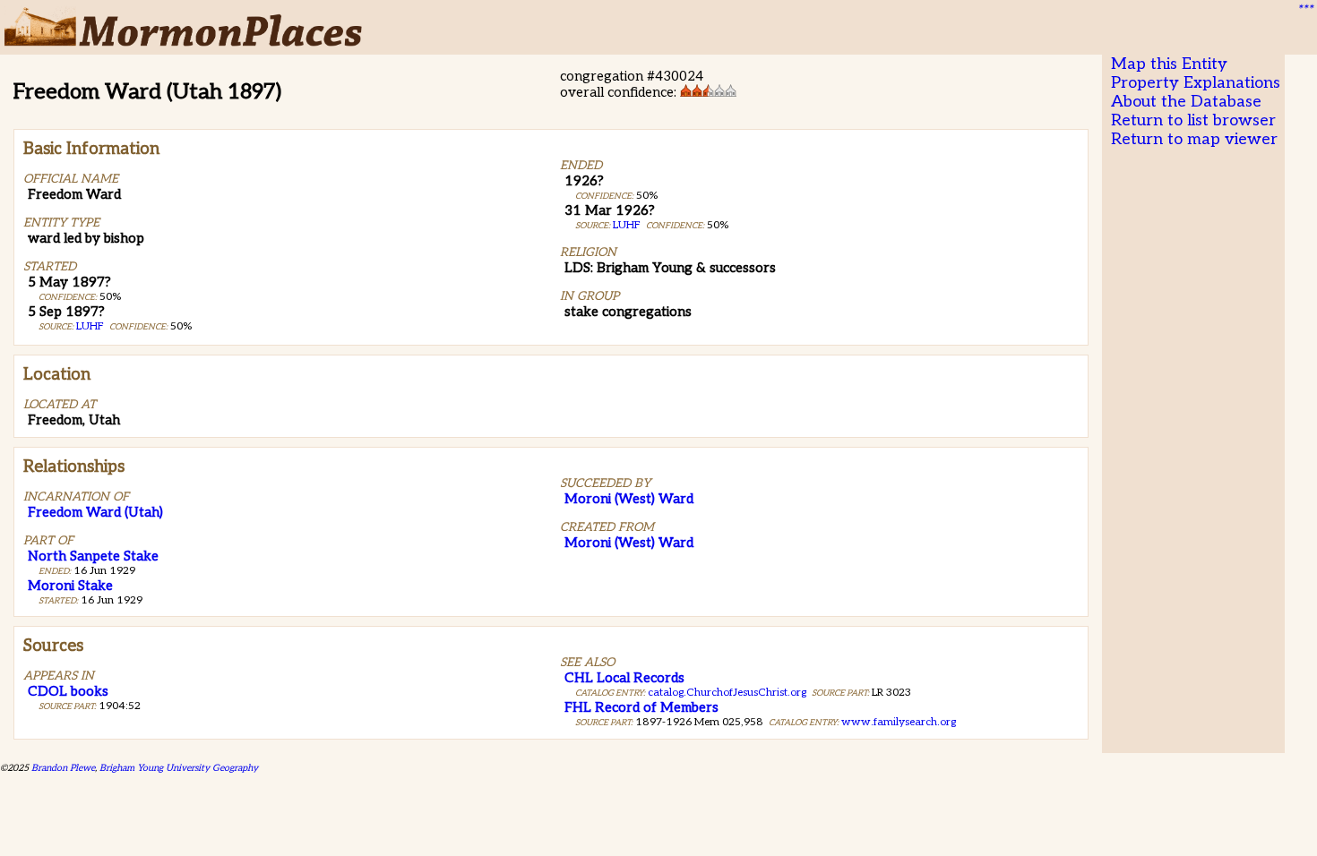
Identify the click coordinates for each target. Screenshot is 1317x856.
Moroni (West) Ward (628, 499)
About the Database (1186, 101)
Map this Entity (1169, 64)
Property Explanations (1195, 82)
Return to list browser (1193, 120)
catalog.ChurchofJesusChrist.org (727, 692)
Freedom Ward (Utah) (95, 512)
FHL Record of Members (641, 707)
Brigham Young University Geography (178, 768)
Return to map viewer (1194, 139)
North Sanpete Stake (93, 556)
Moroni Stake (70, 586)
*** (1304, 10)
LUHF (90, 326)
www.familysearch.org (898, 722)
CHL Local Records (624, 678)
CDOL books (68, 691)
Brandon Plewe (63, 768)
